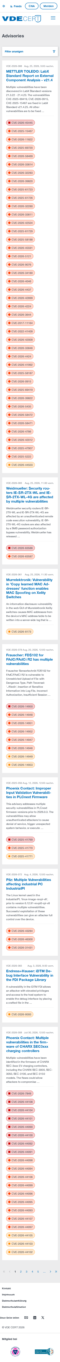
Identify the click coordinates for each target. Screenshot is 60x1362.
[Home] (21, 18)
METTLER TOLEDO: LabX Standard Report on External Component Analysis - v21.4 (30, 75)
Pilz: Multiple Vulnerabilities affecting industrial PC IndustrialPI (28, 884)
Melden (49, 6)
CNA (32, 6)
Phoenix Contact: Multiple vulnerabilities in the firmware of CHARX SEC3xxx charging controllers (27, 1044)
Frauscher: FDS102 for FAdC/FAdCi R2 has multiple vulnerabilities (29, 659)
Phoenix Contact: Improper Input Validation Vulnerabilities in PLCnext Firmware (28, 792)
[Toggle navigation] (53, 18)
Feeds (17, 6)
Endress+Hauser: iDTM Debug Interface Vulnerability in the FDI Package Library (29, 975)
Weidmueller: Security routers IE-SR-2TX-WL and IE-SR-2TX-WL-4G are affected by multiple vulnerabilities (29, 494)
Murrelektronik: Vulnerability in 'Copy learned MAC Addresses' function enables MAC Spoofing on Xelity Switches (29, 588)
